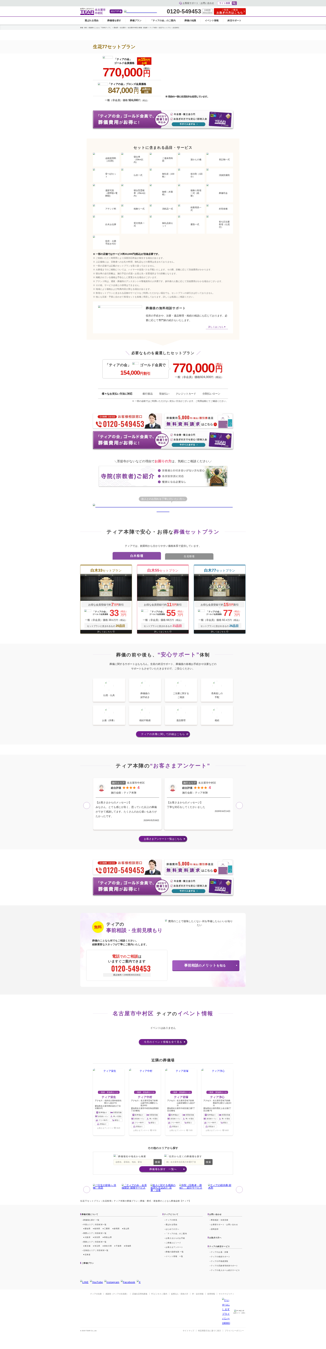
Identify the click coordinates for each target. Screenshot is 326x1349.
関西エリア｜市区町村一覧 (94, 1233)
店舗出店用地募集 (139, 1294)
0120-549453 (184, 11)
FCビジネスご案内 (159, 1294)
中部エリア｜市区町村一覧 (94, 1225)
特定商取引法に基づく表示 (209, 1331)
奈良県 (97, 1237)
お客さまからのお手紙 (175, 1238)
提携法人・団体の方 (179, 1294)
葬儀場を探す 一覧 (91, 1220)
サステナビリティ (226, 1294)
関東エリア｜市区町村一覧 (94, 1242)
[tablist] (163, 556)
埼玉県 (97, 1246)
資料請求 (215, 1229)
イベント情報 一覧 (174, 1256)
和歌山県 (108, 1237)
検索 (157, 1162)
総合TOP (115, 11)
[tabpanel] (163, 596)
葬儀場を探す (114, 20)
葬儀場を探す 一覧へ (163, 1169)
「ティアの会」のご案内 (163, 20)
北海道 (87, 1255)
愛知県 (87, 1229)
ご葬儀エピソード (173, 1243)
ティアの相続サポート (220, 1257)
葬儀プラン (135, 20)
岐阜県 (97, 1229)
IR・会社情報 (197, 1294)
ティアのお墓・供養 (219, 1252)
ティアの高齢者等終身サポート (224, 1266)
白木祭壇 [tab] (136, 555)
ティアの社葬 (96, 1294)
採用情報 (211, 1294)
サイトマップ (188, 1331)
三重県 (107, 1229)
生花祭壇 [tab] (189, 556)
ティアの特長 (171, 1220)
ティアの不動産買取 (219, 1261)
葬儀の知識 (190, 20)
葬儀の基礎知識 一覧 (175, 1252)
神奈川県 (108, 1246)
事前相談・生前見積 (219, 1220)
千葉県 (119, 1246)
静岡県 (117, 1229)
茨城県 (128, 1246)
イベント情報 (212, 20)
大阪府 (87, 1237)
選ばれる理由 (91, 20)
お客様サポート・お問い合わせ (224, 1225)
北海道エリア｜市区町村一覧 (95, 1250)
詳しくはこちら (215, 327)
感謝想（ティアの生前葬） (116, 1294)
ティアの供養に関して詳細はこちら (163, 734)
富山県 (126, 1229)
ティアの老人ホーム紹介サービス (225, 1270)
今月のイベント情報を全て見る (163, 1041)
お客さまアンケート (163, 838)
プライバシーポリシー (234, 1331)
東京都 (87, 1246)
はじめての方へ (172, 1229)
